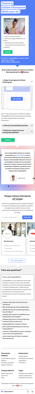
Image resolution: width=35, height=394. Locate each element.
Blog (2, 377)
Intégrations (22, 360)
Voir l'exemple (17, 99)
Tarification (22, 362)
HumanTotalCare (20, 155)
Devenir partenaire (7, 373)
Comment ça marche (7, 362)
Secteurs (3, 360)
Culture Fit (4, 375)
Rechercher (27, 217)
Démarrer (8, 52)
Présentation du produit (26, 358)
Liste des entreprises (17, 260)
